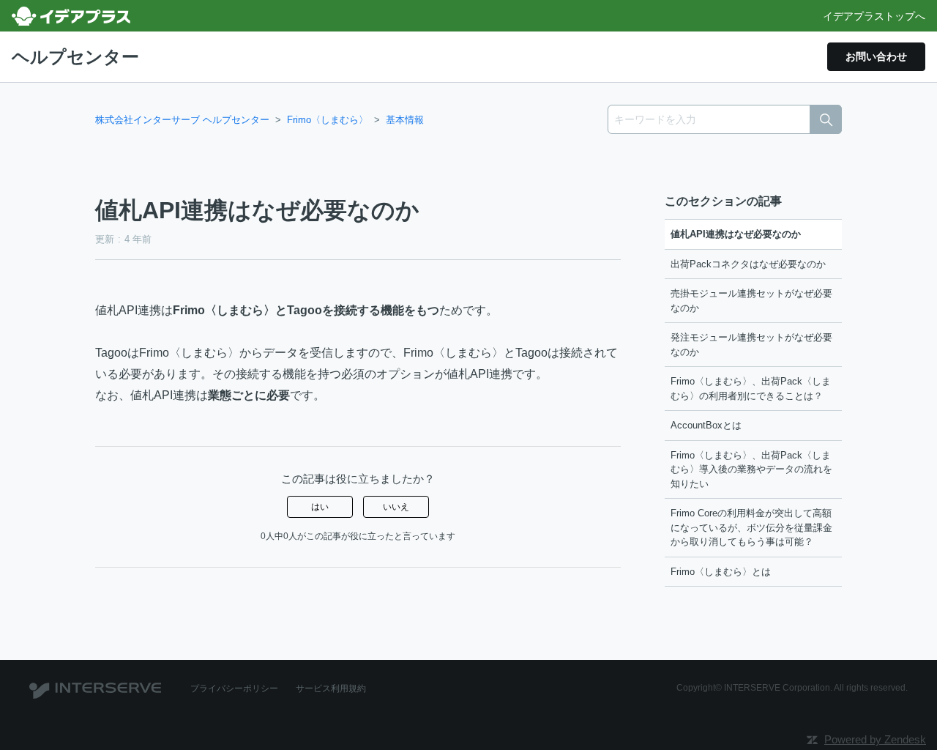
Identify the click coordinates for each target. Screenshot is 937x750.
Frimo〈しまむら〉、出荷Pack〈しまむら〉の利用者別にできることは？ (751, 388)
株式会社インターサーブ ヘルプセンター (182, 119)
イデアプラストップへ (874, 16)
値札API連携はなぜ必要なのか (736, 234)
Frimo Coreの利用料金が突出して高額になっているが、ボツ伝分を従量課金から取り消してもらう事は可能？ (751, 527)
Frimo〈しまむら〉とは (721, 571)
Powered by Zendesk (875, 739)
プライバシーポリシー (234, 688)
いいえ (396, 507)
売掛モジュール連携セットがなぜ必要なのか (751, 300)
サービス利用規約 (331, 688)
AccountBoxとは (706, 425)
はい (320, 507)
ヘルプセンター (75, 57)
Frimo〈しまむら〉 (327, 119)
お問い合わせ (876, 56)
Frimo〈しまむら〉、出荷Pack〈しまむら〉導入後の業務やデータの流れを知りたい (751, 469)
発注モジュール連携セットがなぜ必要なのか (751, 344)
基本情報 (405, 119)
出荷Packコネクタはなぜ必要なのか (748, 264)
